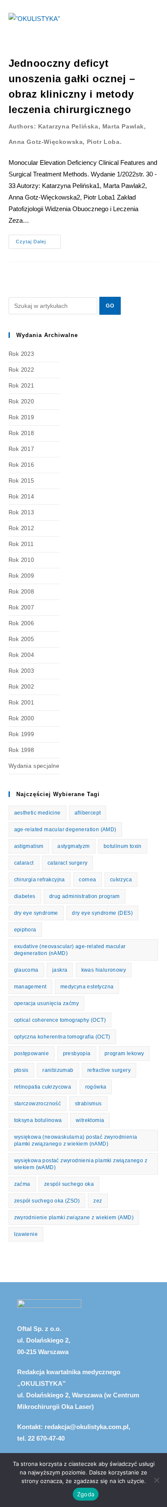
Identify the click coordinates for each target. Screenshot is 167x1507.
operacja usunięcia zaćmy (46, 1003)
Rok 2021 (21, 385)
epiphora (25, 930)
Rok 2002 (21, 686)
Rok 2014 (21, 496)
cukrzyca (121, 880)
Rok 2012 (21, 528)
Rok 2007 (21, 607)
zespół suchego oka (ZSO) (47, 1201)
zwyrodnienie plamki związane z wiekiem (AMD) (74, 1218)
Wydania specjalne (34, 766)
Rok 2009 (21, 576)
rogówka (96, 1087)
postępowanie (31, 1053)
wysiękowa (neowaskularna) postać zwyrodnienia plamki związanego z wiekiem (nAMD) (75, 1140)
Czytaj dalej (38, 239)
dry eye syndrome (36, 913)
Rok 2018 (21, 433)
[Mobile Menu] (155, 18)
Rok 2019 (21, 417)
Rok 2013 (21, 512)
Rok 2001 (21, 702)
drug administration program (84, 896)
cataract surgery (67, 863)
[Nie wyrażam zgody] (156, 1480)
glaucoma (26, 970)
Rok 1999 (21, 734)
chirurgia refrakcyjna (39, 880)
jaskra (59, 970)
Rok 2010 (21, 560)
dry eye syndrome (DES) (102, 913)
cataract (24, 863)
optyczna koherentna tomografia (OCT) (62, 1037)
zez (97, 1201)
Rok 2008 (21, 591)
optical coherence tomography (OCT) (60, 1020)
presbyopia (77, 1053)
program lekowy (124, 1053)
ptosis (21, 1070)
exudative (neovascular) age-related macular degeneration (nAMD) (70, 949)
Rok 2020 (21, 401)
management (30, 987)
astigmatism (29, 846)
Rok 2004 (21, 655)
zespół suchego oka (69, 1184)
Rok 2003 (21, 671)
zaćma (22, 1184)
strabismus (88, 1104)
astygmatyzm (73, 846)
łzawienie (26, 1234)
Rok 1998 (21, 750)
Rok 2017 (21, 449)
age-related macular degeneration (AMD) (65, 830)
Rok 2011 (21, 544)
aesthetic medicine (37, 813)
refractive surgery (109, 1070)
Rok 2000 (21, 718)
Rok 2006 (21, 623)
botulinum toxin (123, 846)
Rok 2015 (21, 480)
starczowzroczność (37, 1104)
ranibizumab (57, 1070)
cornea (87, 880)
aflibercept (88, 813)
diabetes (25, 896)
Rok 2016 (21, 465)
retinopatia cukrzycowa (43, 1087)
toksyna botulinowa (38, 1120)
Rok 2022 (21, 370)
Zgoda (85, 1494)
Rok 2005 (21, 639)
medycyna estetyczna (87, 987)
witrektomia (90, 1120)
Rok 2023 (21, 354)
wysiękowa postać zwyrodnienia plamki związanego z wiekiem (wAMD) (81, 1164)
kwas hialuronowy (103, 970)
